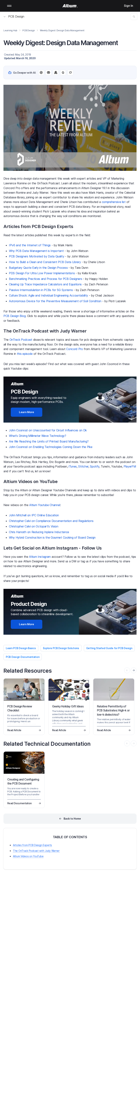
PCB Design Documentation (22, 656)
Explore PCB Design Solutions (61, 648)
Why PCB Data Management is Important (36, 251)
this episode (25, 354)
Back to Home (72, 818)
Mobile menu (9, 5)
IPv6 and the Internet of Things (30, 245)
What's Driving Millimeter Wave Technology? (37, 436)
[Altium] (70, 5)
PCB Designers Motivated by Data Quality (36, 256)
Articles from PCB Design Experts (32, 845)
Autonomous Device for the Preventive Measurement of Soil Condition (55, 301)
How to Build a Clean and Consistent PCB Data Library (45, 262)
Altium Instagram (40, 556)
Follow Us (92, 548)
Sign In (128, 5)
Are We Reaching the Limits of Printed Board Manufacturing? (48, 441)
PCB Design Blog (14, 316)
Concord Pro (74, 349)
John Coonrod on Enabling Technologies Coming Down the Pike (50, 447)
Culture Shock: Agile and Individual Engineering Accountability (48, 295)
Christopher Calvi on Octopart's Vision (33, 526)
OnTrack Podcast (20, 339)
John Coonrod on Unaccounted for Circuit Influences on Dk (48, 430)
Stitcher (83, 466)
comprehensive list (114, 202)
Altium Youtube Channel (44, 505)
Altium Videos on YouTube (28, 856)
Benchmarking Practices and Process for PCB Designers (45, 279)
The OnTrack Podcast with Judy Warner (36, 850)
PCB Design (16, 16)
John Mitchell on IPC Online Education (34, 515)
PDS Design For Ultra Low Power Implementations (42, 273)
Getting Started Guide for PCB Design (109, 648)
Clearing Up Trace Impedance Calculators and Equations (45, 284)
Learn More (26, 412)
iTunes (73, 466)
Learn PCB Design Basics (21, 648)
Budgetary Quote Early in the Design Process (38, 267)
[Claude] (56, 72)
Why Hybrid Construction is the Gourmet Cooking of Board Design (52, 537)
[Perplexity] (48, 72)
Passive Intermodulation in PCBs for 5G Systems (41, 290)
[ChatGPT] (41, 72)
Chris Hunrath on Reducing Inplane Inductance (39, 532)
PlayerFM (130, 466)
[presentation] (134, 670)
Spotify (94, 466)
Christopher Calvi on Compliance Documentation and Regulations (51, 521)
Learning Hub (10, 30)
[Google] (63, 72)
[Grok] (70, 72)
